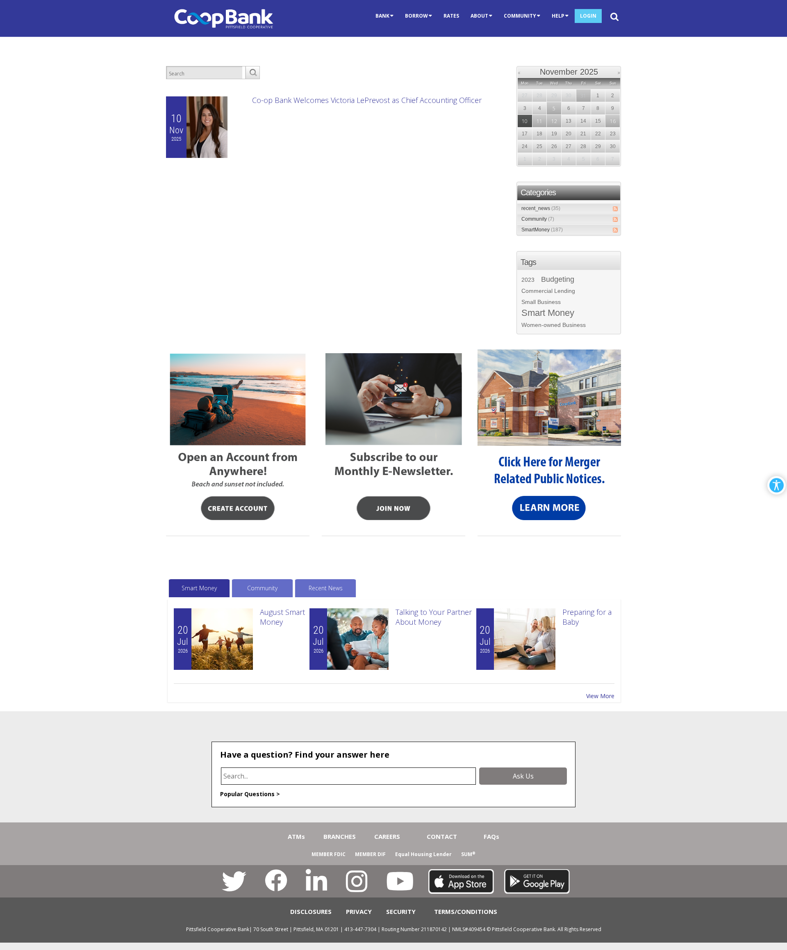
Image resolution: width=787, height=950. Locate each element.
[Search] (252, 72)
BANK (382, 15)
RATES (451, 15)
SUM (468, 854)
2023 (528, 279)
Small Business (541, 301)
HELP (558, 15)
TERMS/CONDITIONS (465, 911)
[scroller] (773, 940)
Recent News (326, 588)
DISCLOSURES (311, 911)
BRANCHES (339, 836)
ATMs (296, 836)
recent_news (540, 208)
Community (537, 219)
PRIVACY (359, 911)
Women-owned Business (553, 324)
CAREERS (387, 836)
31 (583, 95)
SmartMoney (542, 230)
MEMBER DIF (370, 854)
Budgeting (557, 279)
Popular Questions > (250, 794)
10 (525, 121)
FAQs (491, 836)
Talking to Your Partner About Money (434, 617)
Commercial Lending (548, 290)
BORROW (416, 15)
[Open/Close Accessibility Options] (776, 485)
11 (539, 121)
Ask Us (523, 776)
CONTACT (442, 836)
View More (600, 696)
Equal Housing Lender (423, 854)
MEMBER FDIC (329, 854)
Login (588, 15)
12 (554, 121)
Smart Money (547, 313)
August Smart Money (282, 617)
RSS (615, 208)
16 (613, 121)
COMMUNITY (520, 15)
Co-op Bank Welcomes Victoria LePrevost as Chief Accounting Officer (367, 100)
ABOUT (479, 15)
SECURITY (401, 911)
